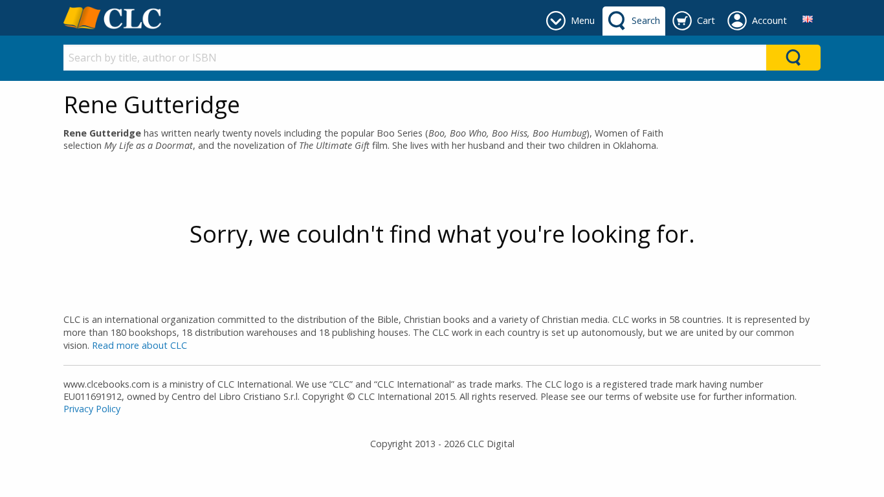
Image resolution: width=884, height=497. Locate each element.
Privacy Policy (91, 409)
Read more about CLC (139, 345)
